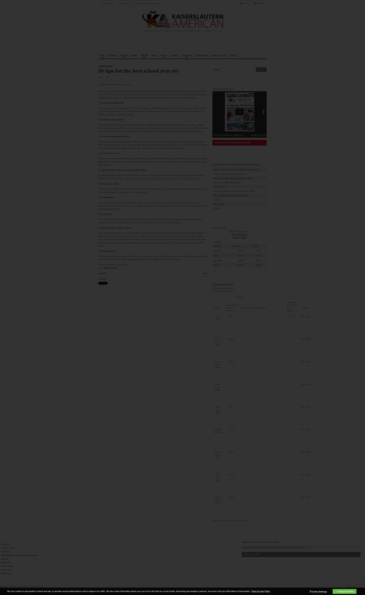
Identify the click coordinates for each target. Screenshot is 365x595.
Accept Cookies (346, 591)
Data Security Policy (260, 591)
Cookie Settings (319, 591)
